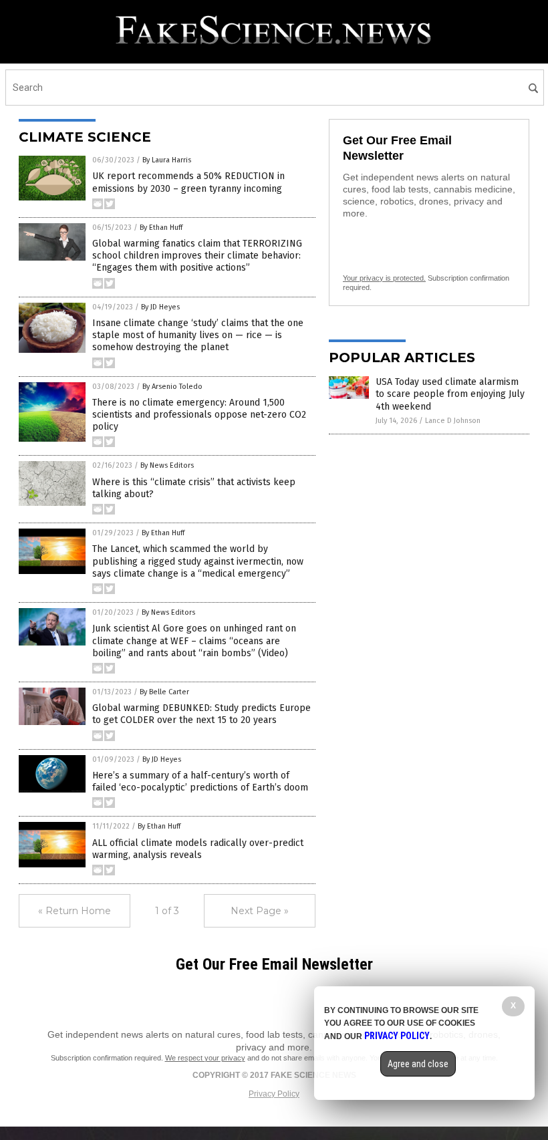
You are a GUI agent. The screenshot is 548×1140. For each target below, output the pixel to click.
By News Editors (167, 465)
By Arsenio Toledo (172, 386)
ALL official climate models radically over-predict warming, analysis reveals (197, 849)
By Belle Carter (164, 692)
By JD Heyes (160, 307)
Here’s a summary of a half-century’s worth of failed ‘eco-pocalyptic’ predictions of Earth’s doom (200, 781)
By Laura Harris (166, 160)
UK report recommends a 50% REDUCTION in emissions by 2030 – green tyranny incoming (188, 182)
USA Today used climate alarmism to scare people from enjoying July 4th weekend (450, 394)
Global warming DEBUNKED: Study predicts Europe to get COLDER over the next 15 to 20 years (201, 714)
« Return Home (74, 911)
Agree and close (418, 1063)
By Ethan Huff (161, 227)
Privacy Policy (274, 1094)
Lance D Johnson (453, 420)
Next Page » (260, 911)
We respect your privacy (205, 1058)
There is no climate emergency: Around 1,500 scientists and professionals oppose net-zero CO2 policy (199, 414)
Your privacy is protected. (384, 278)
